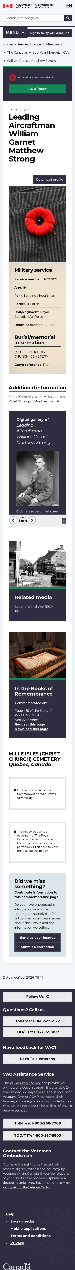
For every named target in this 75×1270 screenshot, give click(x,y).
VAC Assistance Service (25, 1083)
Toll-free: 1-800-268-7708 (37, 1123)
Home (8, 44)
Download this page (31, 729)
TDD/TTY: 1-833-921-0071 (37, 1032)
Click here (40, 847)
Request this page (30, 724)
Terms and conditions (30, 1236)
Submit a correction (37, 947)
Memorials (54, 44)
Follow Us (43, 998)
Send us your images (37, 937)
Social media (22, 1221)
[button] (13, 519)
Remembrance (29, 44)
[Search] (68, 18)
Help (10, 1214)
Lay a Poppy (37, 89)
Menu (13, 32)
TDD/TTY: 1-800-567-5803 (37, 1135)
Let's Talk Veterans (37, 1059)
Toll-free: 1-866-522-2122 (37, 1021)
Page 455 (22, 711)
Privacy (17, 1243)
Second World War (29, 607)
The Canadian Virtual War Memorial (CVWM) (41, 52)
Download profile (49, 179)
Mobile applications (28, 1229)
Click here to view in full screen (38, 511)
